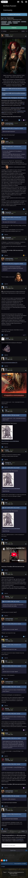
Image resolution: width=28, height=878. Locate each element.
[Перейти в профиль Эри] (2, 287)
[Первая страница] (2, 31)
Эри (6, 287)
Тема (4, 872)
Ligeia (6, 141)
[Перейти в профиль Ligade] (2, 338)
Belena (7, 596)
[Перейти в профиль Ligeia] (2, 142)
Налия (5, 19)
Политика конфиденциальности (16, 872)
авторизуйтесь (19, 839)
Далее (23, 31)
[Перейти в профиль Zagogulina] (2, 212)
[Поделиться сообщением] (25, 36)
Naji (6, 410)
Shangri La (8, 462)
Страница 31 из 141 (14, 31)
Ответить (14, 27)
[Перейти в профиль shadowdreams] (2, 123)
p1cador (3, 866)
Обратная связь (13, 873)
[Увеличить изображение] (14, 56)
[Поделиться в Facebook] (6, 860)
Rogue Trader (18, 19)
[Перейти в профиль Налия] (2, 35)
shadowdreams (9, 123)
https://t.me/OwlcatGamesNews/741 (9, 362)
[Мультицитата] (2, 120)
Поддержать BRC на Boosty (14, 14)
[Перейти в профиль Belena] (2, 597)
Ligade (7, 338)
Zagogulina (16, 128)
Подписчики (13, 850)
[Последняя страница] (26, 31)
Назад (4, 31)
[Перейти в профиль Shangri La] (2, 463)
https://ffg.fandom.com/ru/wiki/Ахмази (10, 441)
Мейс (6, 639)
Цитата (6, 120)
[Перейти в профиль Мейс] (2, 640)
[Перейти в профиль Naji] (2, 410)
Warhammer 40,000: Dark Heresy (18, 107)
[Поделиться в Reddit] (2, 860)
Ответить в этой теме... (10, 845)
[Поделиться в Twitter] (4, 860)
